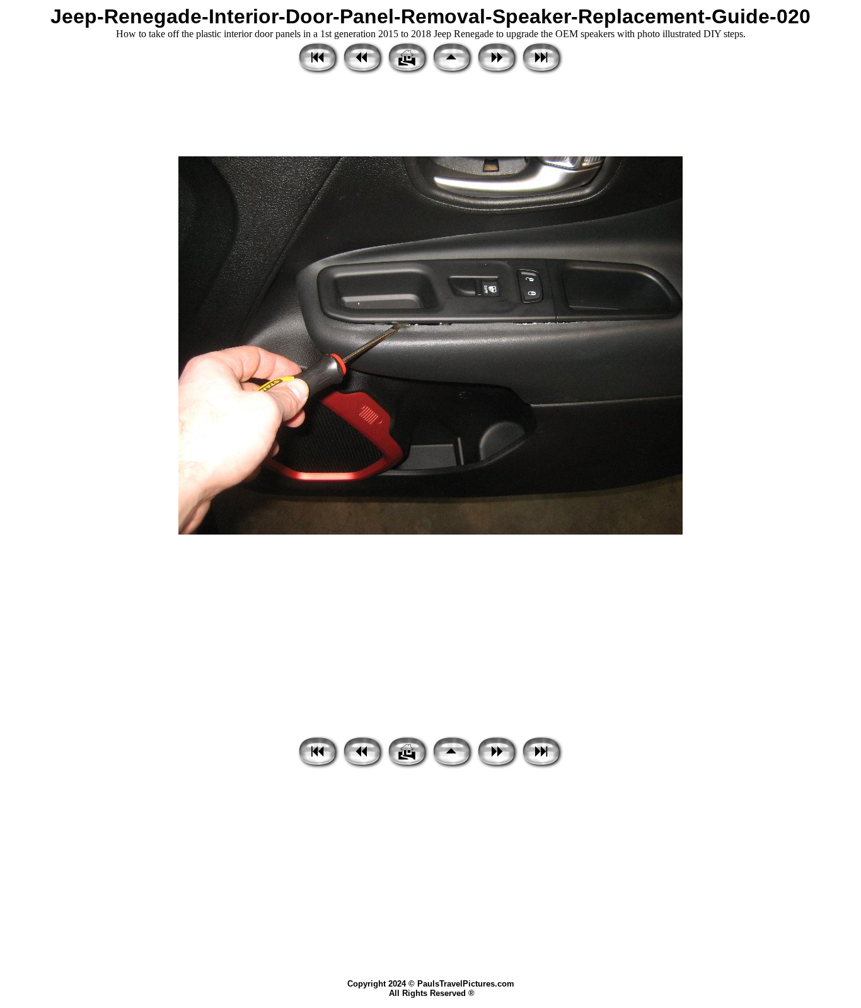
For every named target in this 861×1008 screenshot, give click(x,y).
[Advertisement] (430, 116)
